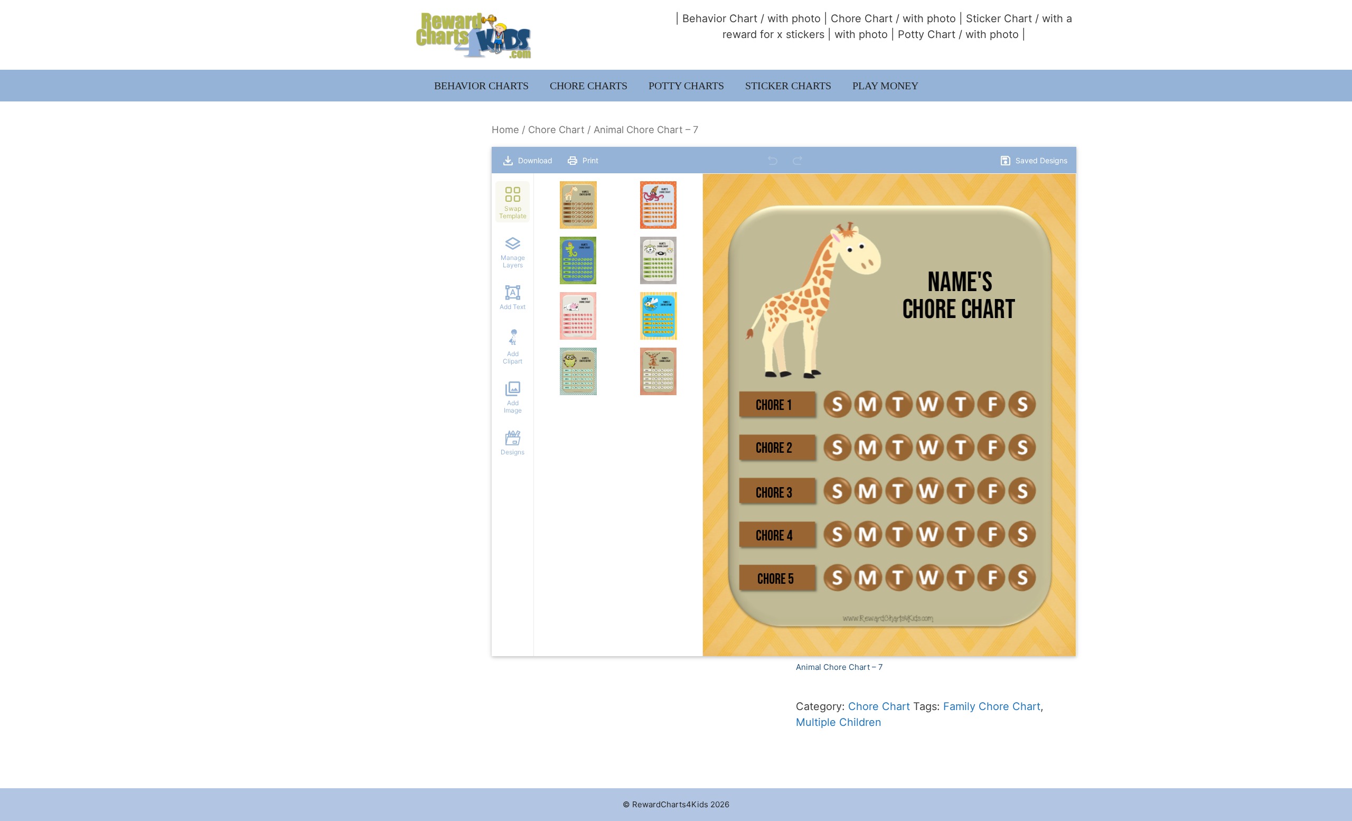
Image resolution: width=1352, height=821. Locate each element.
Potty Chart (926, 34)
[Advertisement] (376, 196)
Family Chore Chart (991, 706)
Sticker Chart (999, 18)
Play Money (885, 85)
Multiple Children (838, 722)
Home (505, 129)
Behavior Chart (719, 18)
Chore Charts (588, 85)
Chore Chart (862, 18)
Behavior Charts (481, 85)
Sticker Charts (788, 85)
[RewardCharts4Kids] (474, 34)
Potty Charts (686, 85)
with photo (794, 18)
